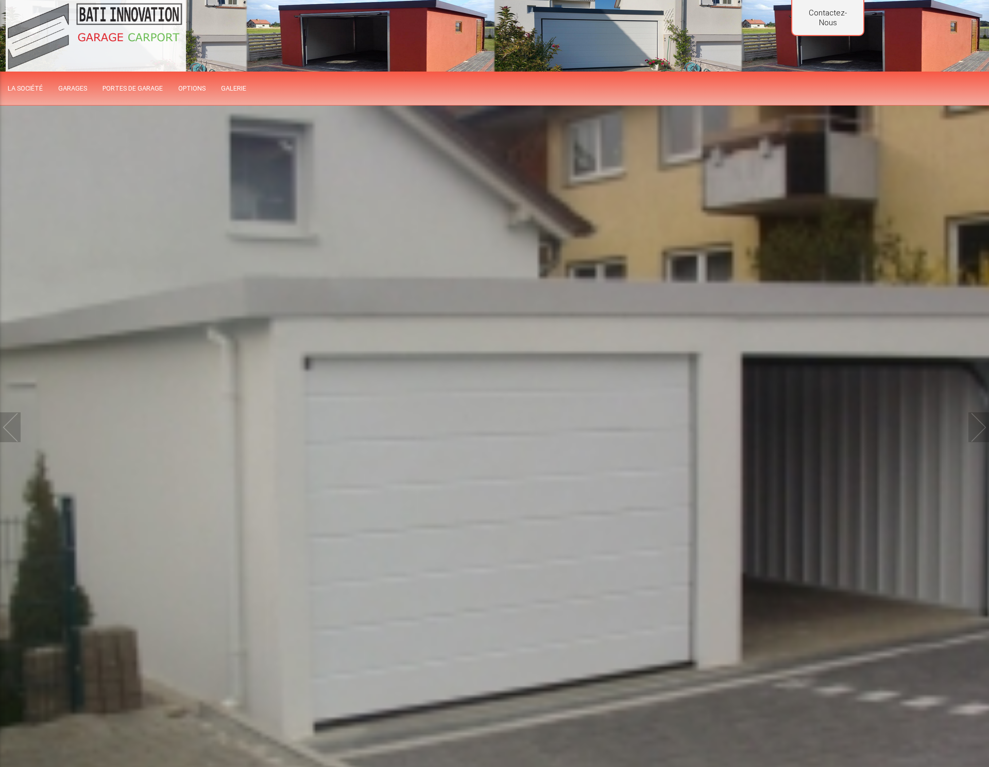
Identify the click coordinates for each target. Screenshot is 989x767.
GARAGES (72, 88)
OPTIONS (192, 88)
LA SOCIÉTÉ (25, 88)
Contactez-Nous (828, 17)
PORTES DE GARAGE (133, 88)
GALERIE (233, 88)
